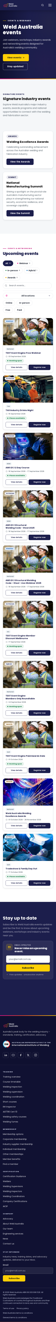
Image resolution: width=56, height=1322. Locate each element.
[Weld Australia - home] (10, 5)
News (5, 1238)
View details (16, 367)
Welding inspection (12, 1086)
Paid (19, 310)
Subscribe (14, 1278)
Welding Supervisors (13, 1186)
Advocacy (8, 1218)
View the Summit (20, 213)
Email (5, 1265)
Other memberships (13, 1154)
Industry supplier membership (18, 1144)
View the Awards (20, 161)
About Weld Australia (13, 1223)
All (8, 263)
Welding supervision (13, 1091)
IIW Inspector (9, 1106)
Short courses (10, 1101)
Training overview (11, 1076)
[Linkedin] (6, 1055)
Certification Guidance (14, 1176)
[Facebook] (21, 1055)
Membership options (13, 1134)
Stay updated (15, 66)
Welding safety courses (14, 1116)
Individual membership (14, 1149)
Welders (7, 1181)
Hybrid (33, 270)
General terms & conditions (15, 1317)
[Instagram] (35, 1055)
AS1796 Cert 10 (10, 1111)
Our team (8, 1228)
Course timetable (12, 1081)
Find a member (10, 1164)
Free (8, 310)
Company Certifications (15, 1201)
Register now (40, 367)
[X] (28, 1055)
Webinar (24, 263)
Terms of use (8, 1308)
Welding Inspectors (12, 1191)
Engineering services (13, 1233)
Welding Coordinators (14, 1196)
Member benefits (11, 1159)
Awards (12, 277)
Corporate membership (15, 1139)
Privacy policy (23, 1308)
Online (9, 302)
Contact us (8, 1243)
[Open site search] (42, 5)
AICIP (5, 1206)
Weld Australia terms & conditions (18, 1313)
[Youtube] (13, 1055)
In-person (13, 270)
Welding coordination (13, 1096)
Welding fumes (10, 1121)
